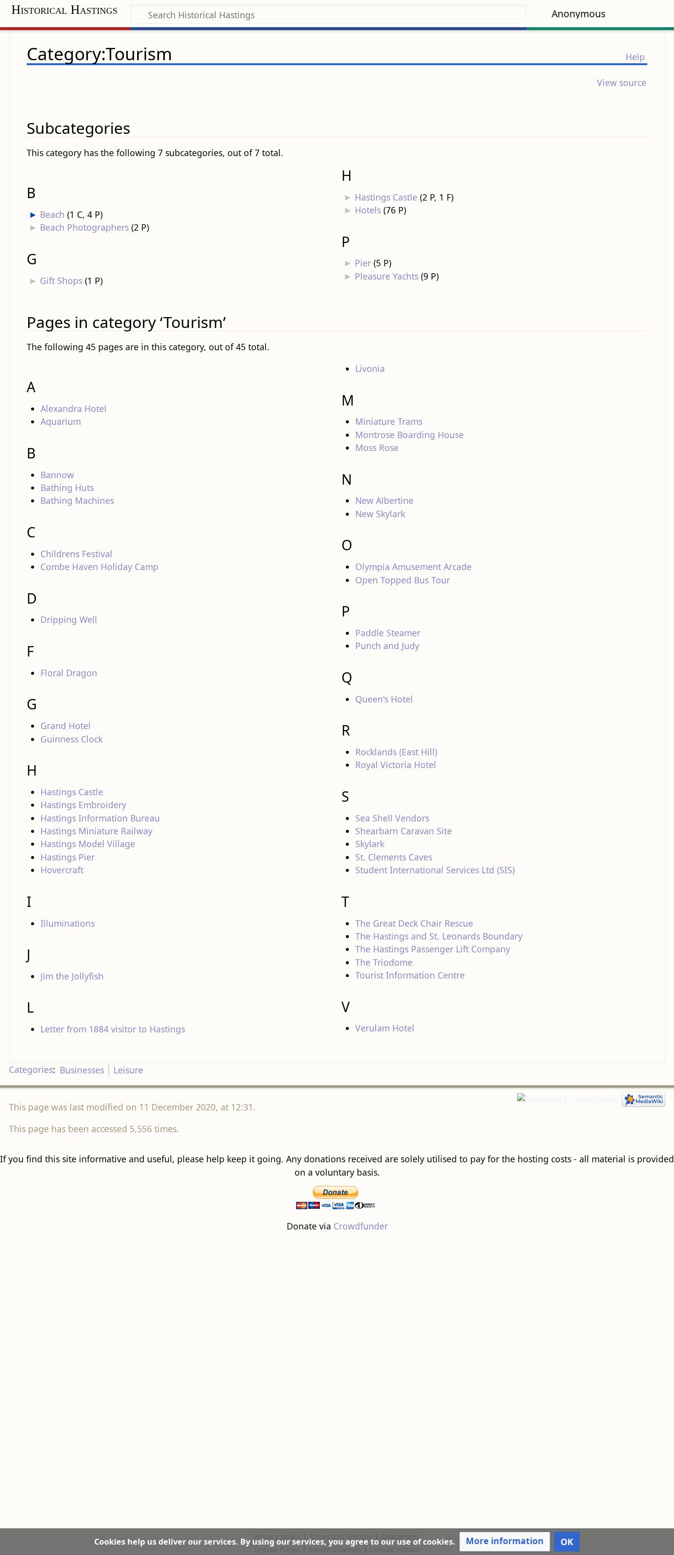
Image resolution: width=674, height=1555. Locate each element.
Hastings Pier (67, 857)
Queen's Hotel (384, 699)
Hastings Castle (386, 197)
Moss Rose (377, 447)
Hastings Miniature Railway (96, 831)
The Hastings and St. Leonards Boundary (439, 936)
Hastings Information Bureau (100, 818)
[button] (504, 1542)
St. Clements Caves (393, 857)
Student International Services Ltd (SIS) (435, 870)
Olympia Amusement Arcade (413, 567)
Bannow (57, 475)
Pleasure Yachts (386, 276)
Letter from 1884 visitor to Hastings (112, 1029)
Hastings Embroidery (83, 805)
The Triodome (383, 962)
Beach (52, 214)
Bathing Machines (77, 500)
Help (635, 57)
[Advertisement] (337, 1381)
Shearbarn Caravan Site (403, 831)
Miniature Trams (388, 421)
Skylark (369, 844)
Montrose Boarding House (409, 435)
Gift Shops (61, 280)
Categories (31, 1070)
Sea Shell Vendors (392, 818)
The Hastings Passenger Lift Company (432, 949)
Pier (363, 263)
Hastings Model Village (87, 844)
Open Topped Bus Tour (402, 580)
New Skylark (380, 514)
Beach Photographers (84, 227)
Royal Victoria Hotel (395, 765)
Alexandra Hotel (73, 408)
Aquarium (60, 421)
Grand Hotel (65, 726)
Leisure (128, 1070)
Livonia (370, 368)
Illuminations (67, 923)
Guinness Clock (71, 739)
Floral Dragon (68, 673)
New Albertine (384, 500)
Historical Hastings (64, 9)
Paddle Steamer (387, 633)
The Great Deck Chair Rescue (414, 923)
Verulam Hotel (384, 1028)
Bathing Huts (67, 487)
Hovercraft (61, 870)
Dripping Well (68, 619)
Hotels (368, 210)
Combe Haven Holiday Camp (99, 567)
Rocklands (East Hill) (396, 752)
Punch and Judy (387, 646)
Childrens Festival (76, 554)
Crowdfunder (361, 1226)
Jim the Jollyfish (72, 976)
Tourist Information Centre (410, 975)
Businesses (82, 1070)
